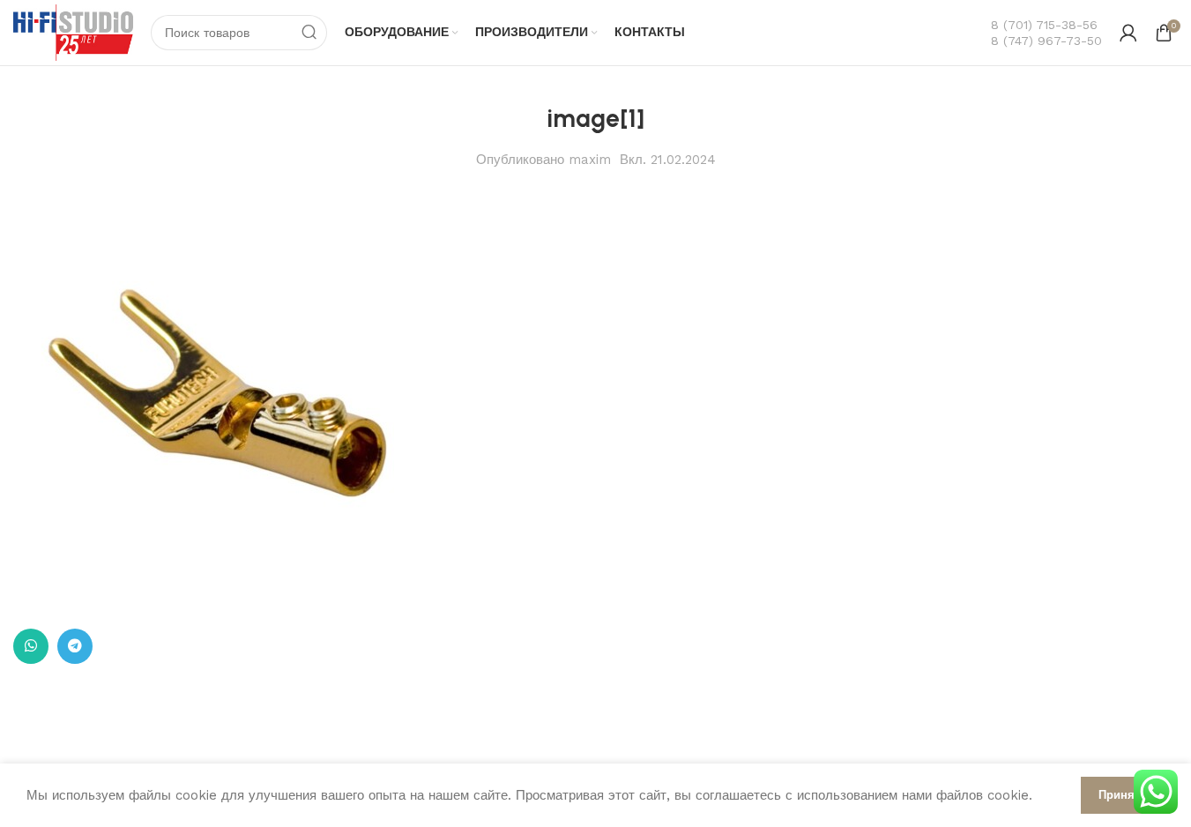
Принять (1122, 794)
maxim (590, 160)
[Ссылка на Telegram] (75, 646)
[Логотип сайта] (73, 32)
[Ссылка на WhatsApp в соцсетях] (30, 646)
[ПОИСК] (309, 32)
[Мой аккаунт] (1128, 32)
